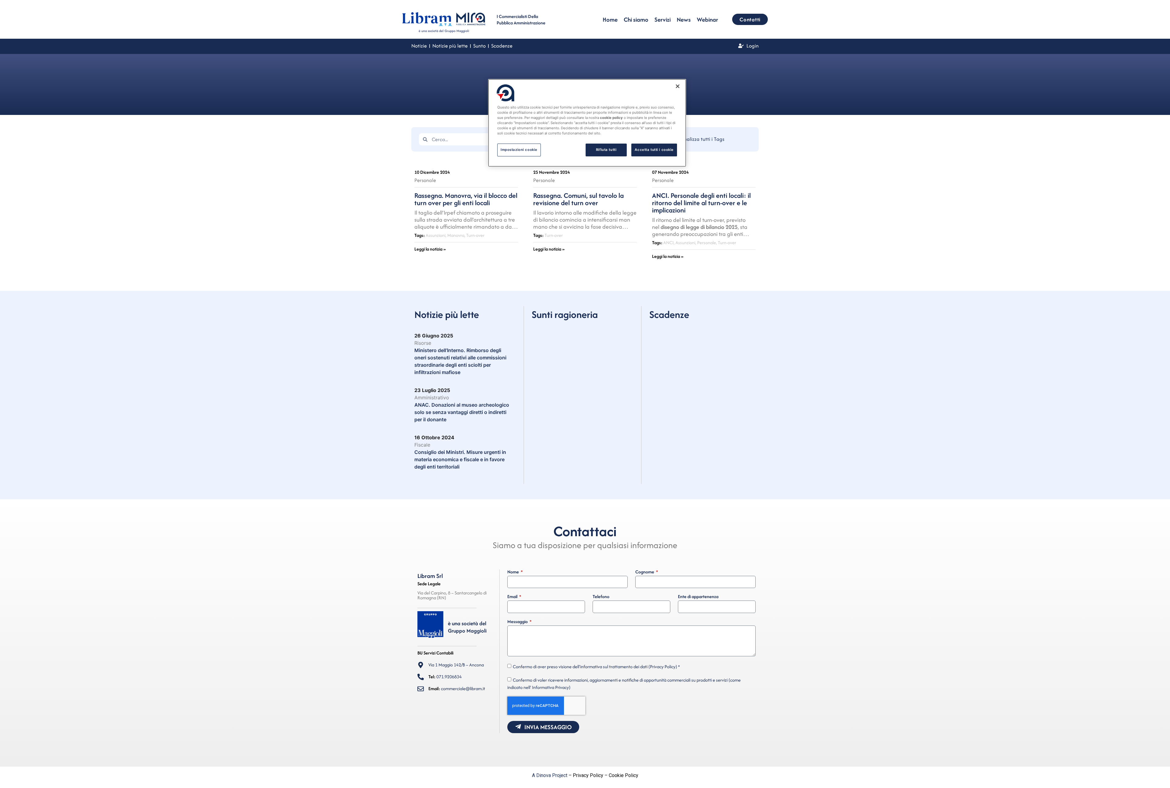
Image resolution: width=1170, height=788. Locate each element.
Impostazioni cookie (519, 150)
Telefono (601, 597)
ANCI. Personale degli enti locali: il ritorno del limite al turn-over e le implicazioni (701, 203)
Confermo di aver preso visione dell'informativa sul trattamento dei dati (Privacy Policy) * (596, 666)
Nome (513, 572)
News (684, 19)
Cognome (645, 572)
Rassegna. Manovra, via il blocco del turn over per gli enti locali (465, 199)
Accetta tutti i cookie (654, 150)
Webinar (707, 19)
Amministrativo (431, 397)
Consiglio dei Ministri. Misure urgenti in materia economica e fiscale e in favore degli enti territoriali (460, 459)
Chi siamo (636, 19)
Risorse (422, 343)
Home (610, 19)
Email (512, 597)
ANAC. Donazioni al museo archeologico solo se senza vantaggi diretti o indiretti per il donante (461, 412)
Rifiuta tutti (606, 150)
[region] (587, 123)
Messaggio (518, 622)
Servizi (662, 19)
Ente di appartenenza (698, 597)
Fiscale (422, 445)
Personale (425, 180)
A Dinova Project (549, 775)
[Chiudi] (677, 86)
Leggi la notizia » (430, 249)
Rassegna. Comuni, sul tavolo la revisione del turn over (578, 199)
